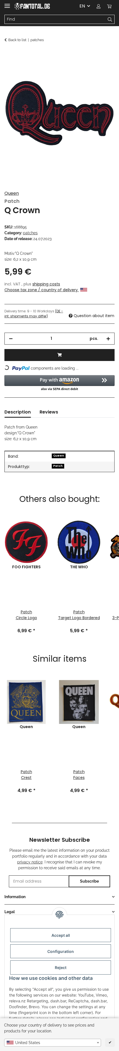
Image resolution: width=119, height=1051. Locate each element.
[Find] (110, 19)
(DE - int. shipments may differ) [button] (33, 313)
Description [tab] (17, 412)
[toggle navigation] (7, 3)
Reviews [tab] (49, 412)
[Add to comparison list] (103, 68)
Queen (11, 193)
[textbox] (52, 1042)
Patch (58, 466)
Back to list (17, 40)
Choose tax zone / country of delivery (41, 290)
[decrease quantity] (11, 338)
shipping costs (46, 284)
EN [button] (82, 6)
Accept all (60, 935)
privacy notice (30, 862)
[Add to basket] (8, 55)
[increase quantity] (108, 338)
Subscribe (89, 881)
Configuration (60, 951)
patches (30, 233)
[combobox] (52, 1043)
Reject (60, 967)
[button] (98, 6)
